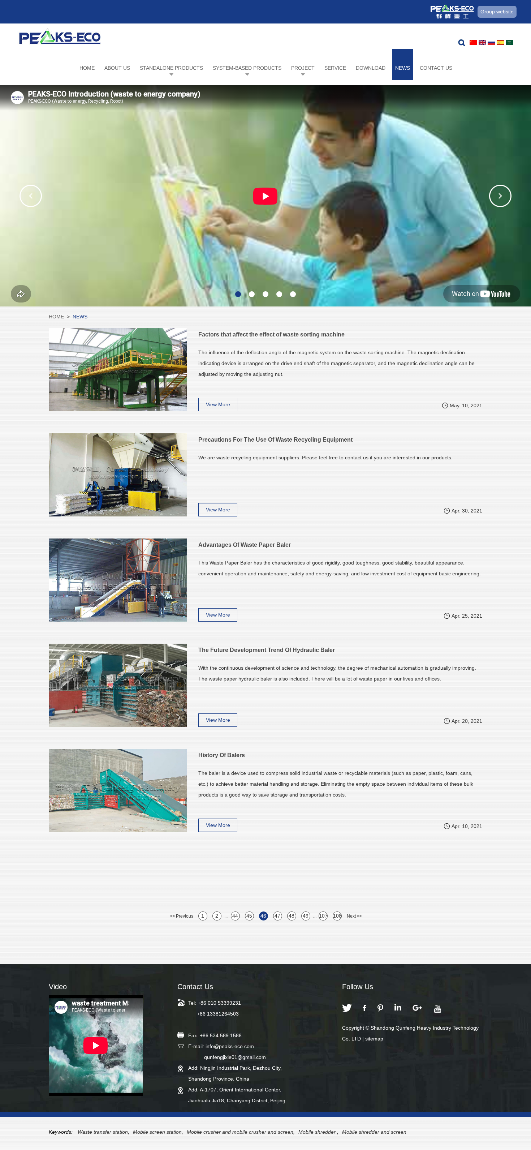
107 (323, 916)
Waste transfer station (103, 1132)
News (402, 68)
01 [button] (238, 294)
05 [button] (293, 294)
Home (87, 68)
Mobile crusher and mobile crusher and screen (240, 1132)
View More (218, 404)
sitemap (374, 1039)
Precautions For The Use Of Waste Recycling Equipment (275, 440)
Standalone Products (171, 68)
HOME (56, 316)
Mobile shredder (317, 1132)
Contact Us (436, 68)
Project (303, 68)
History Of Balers (221, 755)
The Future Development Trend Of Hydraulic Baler (266, 650)
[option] (265, 196)
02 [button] (252, 294)
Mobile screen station (157, 1132)
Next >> (354, 916)
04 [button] (279, 294)
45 (249, 916)
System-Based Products (247, 68)
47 (277, 916)
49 (305, 916)
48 (291, 916)
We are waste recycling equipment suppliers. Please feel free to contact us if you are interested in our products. (325, 457)
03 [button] (265, 294)
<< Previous (181, 916)
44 (235, 916)
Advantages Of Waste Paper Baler (244, 545)
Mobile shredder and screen (374, 1132)
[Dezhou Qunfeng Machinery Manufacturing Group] (59, 38)
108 (337, 916)
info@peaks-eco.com (230, 1046)
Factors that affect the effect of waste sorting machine (271, 334)
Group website (497, 11)
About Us (117, 68)
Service (335, 68)
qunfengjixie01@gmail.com (235, 1057)
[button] (31, 196)
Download (370, 68)
